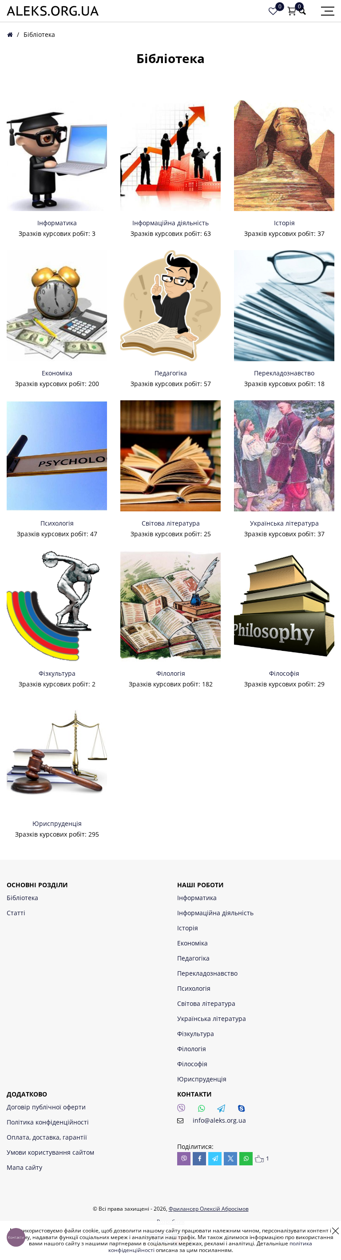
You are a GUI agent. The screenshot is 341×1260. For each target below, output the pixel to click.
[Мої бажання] (273, 11)
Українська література (284, 523)
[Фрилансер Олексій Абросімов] (53, 11)
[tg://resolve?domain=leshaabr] (223, 1110)
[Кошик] (291, 11)
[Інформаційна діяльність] (170, 155)
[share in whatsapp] (246, 1158)
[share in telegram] (215, 1158)
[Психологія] (57, 455)
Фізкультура (57, 673)
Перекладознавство (284, 373)
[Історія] (284, 155)
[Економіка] (57, 305)
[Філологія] (170, 606)
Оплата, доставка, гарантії (47, 1137)
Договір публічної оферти (46, 1107)
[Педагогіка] (170, 305)
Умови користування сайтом (50, 1152)
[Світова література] (170, 455)
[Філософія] (284, 606)
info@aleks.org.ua (219, 1120)
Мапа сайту (24, 1167)
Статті (16, 913)
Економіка (57, 373)
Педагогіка (171, 373)
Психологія (57, 523)
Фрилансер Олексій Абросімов (209, 1208)
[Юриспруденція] (57, 756)
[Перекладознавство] (284, 305)
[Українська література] (284, 455)
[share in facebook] (199, 1158)
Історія (284, 223)
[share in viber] (183, 1158)
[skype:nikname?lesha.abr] (243, 1110)
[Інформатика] (57, 155)
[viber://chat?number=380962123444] (183, 1110)
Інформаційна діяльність (170, 223)
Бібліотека (22, 897)
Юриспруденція (57, 824)
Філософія (284, 673)
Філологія (170, 673)
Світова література (171, 523)
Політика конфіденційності (48, 1122)
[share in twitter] (230, 1158)
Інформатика (57, 223)
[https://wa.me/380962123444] (203, 1110)
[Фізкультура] (57, 606)
